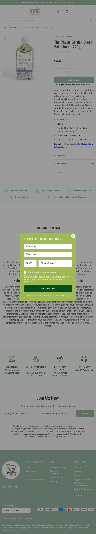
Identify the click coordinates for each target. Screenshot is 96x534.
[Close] (73, 236)
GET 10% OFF (48, 289)
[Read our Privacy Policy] (70, 276)
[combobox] (30, 263)
